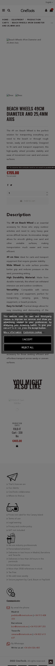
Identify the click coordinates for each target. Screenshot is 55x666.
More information (13, 332)
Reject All (28, 347)
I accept (27, 339)
